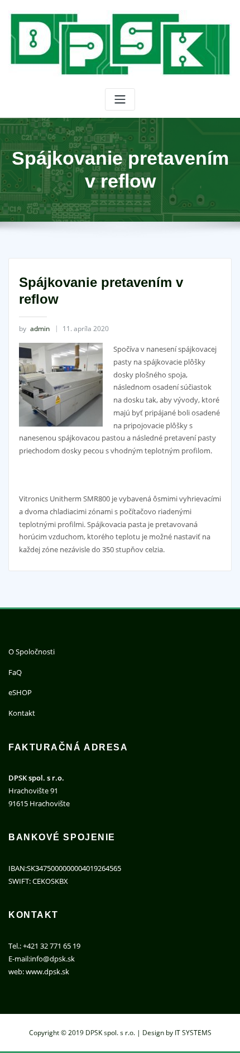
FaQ (15, 672)
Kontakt (21, 713)
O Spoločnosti (31, 652)
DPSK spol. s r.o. (110, 1032)
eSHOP (20, 692)
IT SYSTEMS (193, 1032)
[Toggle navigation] (120, 99)
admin (34, 328)
